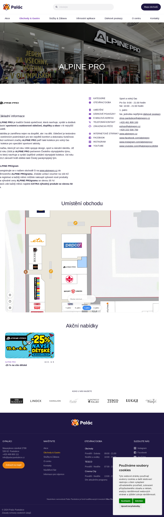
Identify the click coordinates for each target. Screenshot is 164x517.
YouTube (142, 457)
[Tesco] (91, 401)
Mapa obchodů (151, 7)
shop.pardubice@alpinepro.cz (134, 118)
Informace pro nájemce (54, 474)
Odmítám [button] (139, 501)
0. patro (77, 308)
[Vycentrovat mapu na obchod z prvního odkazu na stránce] (10, 295)
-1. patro (68, 308)
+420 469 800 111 (11, 454)
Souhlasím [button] (125, 501)
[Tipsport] (148, 401)
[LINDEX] (14, 401)
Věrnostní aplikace (85, 18)
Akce (7, 18)
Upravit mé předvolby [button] (130, 506)
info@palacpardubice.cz (14, 457)
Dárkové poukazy (113, 18)
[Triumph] (129, 401)
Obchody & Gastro (29, 18)
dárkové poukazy (152, 114)
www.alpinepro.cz (49, 170)
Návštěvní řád (50, 470)
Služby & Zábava (58, 18)
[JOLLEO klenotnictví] (71, 401)
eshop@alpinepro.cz (129, 126)
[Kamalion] (33, 401)
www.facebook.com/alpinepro (134, 138)
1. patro (87, 308)
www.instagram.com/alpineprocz (135, 142)
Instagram (142, 448)
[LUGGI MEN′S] (110, 401)
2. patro (96, 308)
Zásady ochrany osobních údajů (16, 513)
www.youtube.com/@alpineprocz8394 (138, 146)
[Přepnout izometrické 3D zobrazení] (10, 307)
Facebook (142, 452)
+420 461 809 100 (128, 122)
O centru (136, 18)
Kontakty (154, 18)
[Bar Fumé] (52, 401)
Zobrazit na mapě (14, 465)
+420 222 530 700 (128, 129)
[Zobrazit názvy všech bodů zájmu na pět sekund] (10, 301)
